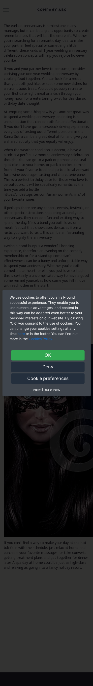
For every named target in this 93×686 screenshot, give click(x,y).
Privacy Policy (52, 389)
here (21, 333)
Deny (47, 366)
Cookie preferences (47, 378)
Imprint (37, 389)
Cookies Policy (41, 339)
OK (48, 355)
